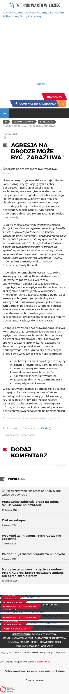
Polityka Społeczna (15, 629)
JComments (61, 466)
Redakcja (54, 97)
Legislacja (9, 599)
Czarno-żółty (56, 12)
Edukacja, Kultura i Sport (23, 642)
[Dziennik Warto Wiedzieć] (34, 5)
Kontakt (40, 680)
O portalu (60, 671)
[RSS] (62, 103)
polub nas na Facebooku (36, 104)
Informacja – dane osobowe (40, 671)
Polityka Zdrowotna (44, 634)
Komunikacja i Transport (19, 606)
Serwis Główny (21, 634)
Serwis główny (12, 603)
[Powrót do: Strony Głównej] (5, 122)
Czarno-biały (22, 12)
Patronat (30, 680)
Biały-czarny (39, 12)
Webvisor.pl (43, 662)
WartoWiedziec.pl (36, 652)
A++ (11, 12)
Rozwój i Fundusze (50, 642)
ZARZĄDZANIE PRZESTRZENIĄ (50, 638)
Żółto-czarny (11, 16)
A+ (6, 12)
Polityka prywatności (14, 671)
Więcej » (41, 84)
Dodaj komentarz (29, 452)
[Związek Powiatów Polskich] (7, 689)
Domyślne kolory (30, 16)
